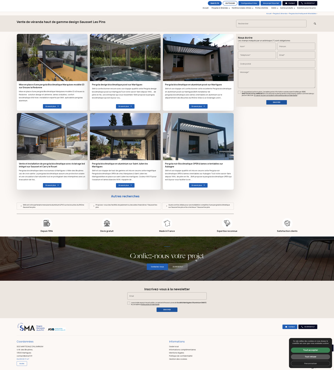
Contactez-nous (157, 267)
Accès (21, 363)
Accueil (205, 8)
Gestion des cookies (178, 359)
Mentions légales (176, 352)
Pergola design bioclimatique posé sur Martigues (117, 84)
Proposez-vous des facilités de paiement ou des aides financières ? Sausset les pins (126, 206)
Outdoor (230, 3)
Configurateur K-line (249, 3)
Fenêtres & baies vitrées (241, 8)
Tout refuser (310, 356)
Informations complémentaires (182, 350)
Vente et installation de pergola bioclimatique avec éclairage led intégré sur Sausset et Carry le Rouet (52, 165)
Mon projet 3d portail (271, 3)
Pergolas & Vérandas (220, 8)
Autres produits (286, 8)
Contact (291, 3)
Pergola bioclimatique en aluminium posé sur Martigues (193, 84)
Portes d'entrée (261, 8)
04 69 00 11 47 (309, 3)
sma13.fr (214, 3)
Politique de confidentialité (150, 304)
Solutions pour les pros (306, 8)
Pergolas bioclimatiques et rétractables (302, 13)
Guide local (174, 346)
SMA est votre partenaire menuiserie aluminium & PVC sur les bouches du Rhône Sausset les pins (53, 206)
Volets (273, 8)
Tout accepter (310, 350)
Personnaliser (310, 363)
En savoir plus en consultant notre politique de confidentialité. (275, 95)
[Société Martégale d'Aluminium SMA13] (31, 5)
